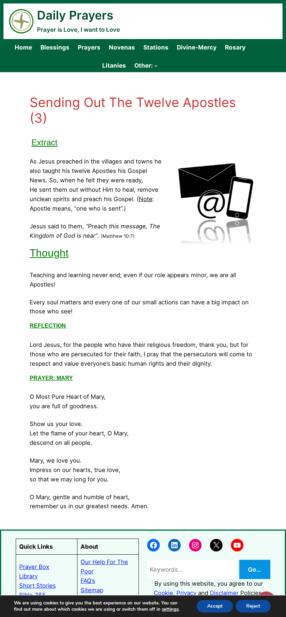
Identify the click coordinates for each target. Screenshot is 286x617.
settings (170, 609)
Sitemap (92, 590)
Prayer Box (34, 566)
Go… (254, 569)
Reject (253, 606)
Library (28, 576)
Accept (215, 606)
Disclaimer (224, 592)
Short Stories (37, 585)
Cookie (163, 592)
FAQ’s (88, 580)
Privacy (186, 592)
